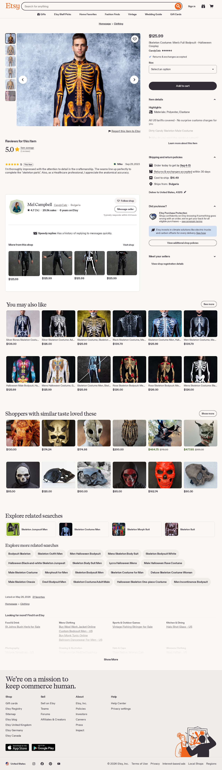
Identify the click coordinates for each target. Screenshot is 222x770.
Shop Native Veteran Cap (128, 652)
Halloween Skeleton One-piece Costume (143, 583)
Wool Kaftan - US (176, 652)
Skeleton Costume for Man (129, 574)
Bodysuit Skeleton (21, 555)
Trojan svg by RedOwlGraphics (78, 652)
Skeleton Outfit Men (52, 555)
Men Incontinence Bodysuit (192, 583)
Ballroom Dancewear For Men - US (80, 639)
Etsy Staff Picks (62, 14)
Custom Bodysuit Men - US (76, 631)
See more (209, 304)
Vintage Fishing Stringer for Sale (133, 626)
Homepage (105, 23)
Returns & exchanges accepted (173, 171)
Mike (120, 164)
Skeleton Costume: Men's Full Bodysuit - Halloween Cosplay (180, 44)
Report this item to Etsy (126, 131)
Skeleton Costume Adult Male (93, 583)
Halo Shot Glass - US (179, 626)
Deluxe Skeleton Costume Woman (173, 574)
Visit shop (128, 244)
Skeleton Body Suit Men (88, 564)
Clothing (118, 23)
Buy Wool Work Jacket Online (77, 626)
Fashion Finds (112, 14)
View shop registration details (167, 263)
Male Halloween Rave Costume (164, 564)
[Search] (178, 6)
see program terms (192, 221)
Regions (211, 763)
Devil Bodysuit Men (55, 583)
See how (201, 233)
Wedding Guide (153, 14)
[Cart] (211, 6)
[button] (125, 209)
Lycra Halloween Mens (124, 564)
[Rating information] (28, 210)
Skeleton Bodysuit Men (91, 574)
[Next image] (134, 80)
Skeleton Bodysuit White (162, 555)
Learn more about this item (182, 143)
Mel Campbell (39, 204)
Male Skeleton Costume (24, 574)
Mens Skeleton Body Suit (125, 555)
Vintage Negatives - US (19, 652)
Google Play (43, 747)
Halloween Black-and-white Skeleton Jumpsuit (38, 564)
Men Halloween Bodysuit (87, 555)
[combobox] (97, 6)
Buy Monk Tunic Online (73, 635)
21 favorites (39, 597)
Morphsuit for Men (58, 574)
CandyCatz (155, 50)
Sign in (191, 6)
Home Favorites (88, 14)
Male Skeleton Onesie (23, 583)
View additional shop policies (182, 242)
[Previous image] (23, 80)
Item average (27, 147)
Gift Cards (175, 14)
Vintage (132, 14)
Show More (111, 659)
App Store (17, 747)
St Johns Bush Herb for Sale (22, 626)
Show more (208, 413)
